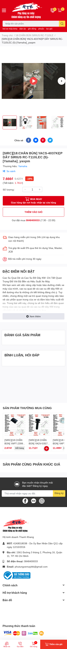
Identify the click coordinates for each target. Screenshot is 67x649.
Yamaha (22, 166)
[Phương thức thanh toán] (24, 633)
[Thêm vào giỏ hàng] (46, 448)
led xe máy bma (10, 28)
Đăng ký (59, 493)
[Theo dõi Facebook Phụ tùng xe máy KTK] (25, 500)
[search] (62, 24)
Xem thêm (35, 316)
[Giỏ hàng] (60, 10)
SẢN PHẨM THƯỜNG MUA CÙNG (27, 408)
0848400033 (33, 220)
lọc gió (49, 28)
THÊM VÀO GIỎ (33, 211)
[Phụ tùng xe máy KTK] (28, 10)
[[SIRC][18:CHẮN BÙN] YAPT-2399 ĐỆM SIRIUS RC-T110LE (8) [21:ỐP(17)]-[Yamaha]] (15, 425)
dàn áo (22, 28)
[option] (33, 81)
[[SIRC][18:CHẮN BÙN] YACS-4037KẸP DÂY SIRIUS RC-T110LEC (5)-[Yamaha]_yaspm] (33, 81)
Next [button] (61, 81)
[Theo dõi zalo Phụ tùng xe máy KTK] (33, 500)
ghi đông (32, 28)
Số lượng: (9, 189)
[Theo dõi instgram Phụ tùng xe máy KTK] (41, 500)
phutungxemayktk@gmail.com (31, 566)
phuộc (41, 28)
